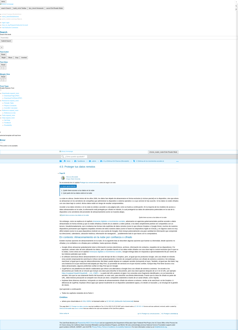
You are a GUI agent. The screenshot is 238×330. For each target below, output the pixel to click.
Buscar (63, 156)
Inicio (68, 161)
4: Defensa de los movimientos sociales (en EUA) (152, 161)
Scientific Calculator (10, 108)
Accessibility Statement (123, 327)
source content (78, 308)
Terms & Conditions (108, 327)
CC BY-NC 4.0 (139, 306)
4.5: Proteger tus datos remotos (78, 306)
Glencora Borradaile (72, 177)
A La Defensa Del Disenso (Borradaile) (116, 161)
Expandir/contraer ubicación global (177, 160)
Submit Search (6, 41)
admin (94, 161)
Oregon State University (73, 179)
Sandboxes (81, 161)
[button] (7, 122)
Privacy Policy (96, 327)
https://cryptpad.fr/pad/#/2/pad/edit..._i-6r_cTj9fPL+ (81, 273)
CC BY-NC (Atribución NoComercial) (119, 301)
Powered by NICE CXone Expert (89, 323)
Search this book (5, 34)
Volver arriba (63, 313)
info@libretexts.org (160, 327)
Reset (3, 54)
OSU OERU (86, 301)
